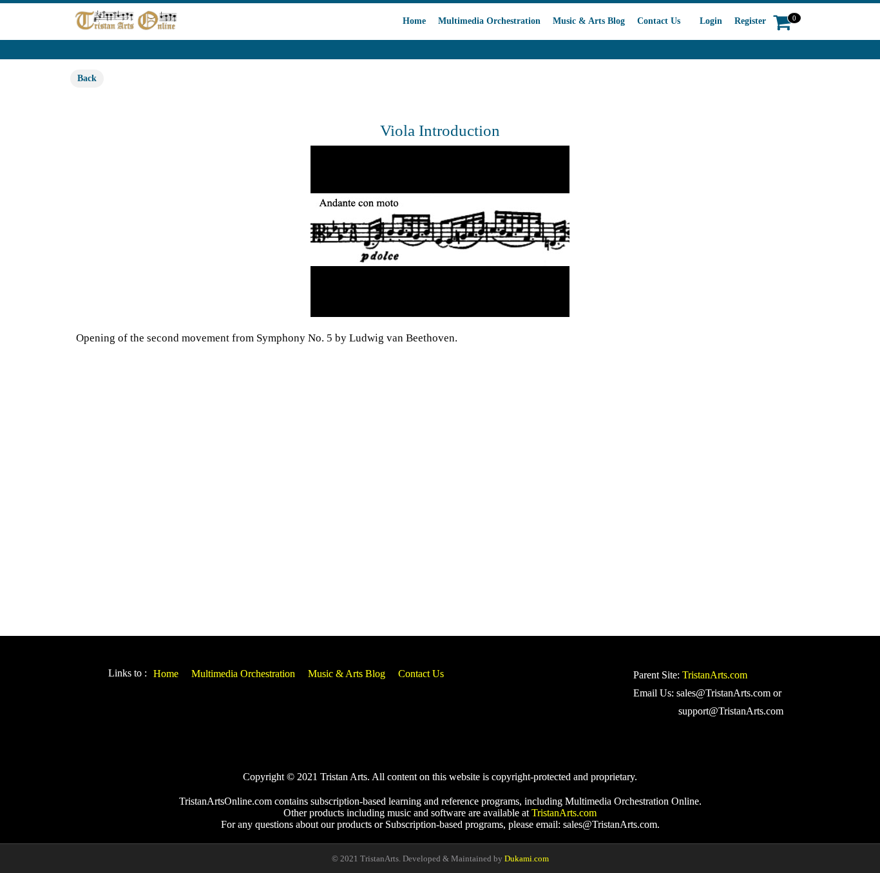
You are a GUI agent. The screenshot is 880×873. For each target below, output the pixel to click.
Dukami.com (526, 858)
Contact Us (658, 21)
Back (87, 78)
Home (414, 21)
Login (711, 21)
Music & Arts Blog (589, 21)
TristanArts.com (714, 674)
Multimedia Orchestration (489, 21)
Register (750, 21)
